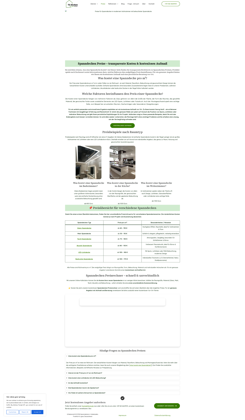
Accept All (37, 412)
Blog (123, 4)
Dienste (93, 4)
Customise (12, 412)
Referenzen (112, 4)
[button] (171, 3)
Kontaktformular (88, 406)
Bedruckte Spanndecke (84, 259)
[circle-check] (122, 398)
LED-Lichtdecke (84, 252)
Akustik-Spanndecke (84, 246)
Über (144, 4)
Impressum (122, 415)
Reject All (25, 412)
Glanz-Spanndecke (84, 228)
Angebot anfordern (165, 406)
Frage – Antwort (133, 4)
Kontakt (151, 4)
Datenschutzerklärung (162, 415)
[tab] (122, 362)
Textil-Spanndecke (84, 239)
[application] (97, 4)
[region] (25, 405)
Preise (103, 4)
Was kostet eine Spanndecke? (140, 365)
